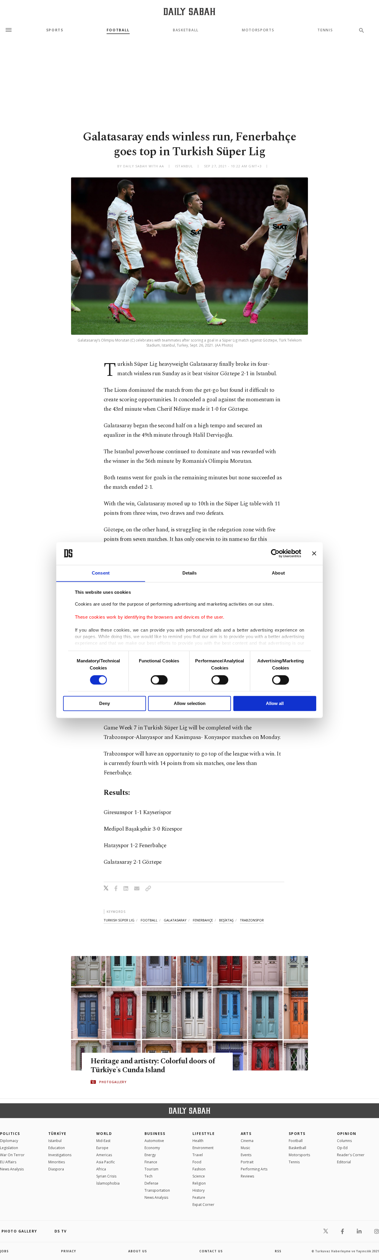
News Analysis (12, 1169)
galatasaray (175, 920)
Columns (344, 1140)
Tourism (151, 1169)
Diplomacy (9, 1140)
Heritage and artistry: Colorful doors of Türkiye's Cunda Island (153, 1066)
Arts (246, 1133)
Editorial (344, 1161)
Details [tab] (189, 572)
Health (197, 1140)
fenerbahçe (203, 920)
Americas (104, 1154)
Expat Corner (203, 1204)
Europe (102, 1147)
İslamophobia (108, 1183)
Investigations (59, 1154)
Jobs (4, 1251)
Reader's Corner (350, 1154)
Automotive (154, 1140)
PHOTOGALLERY (112, 1082)
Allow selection (189, 703)
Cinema (247, 1140)
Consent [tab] (101, 572)
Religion (199, 1183)
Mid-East (103, 1140)
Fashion (198, 1169)
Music (245, 1147)
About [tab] (278, 572)
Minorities (56, 1161)
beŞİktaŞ (226, 920)
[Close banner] (314, 553)
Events (246, 1154)
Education (56, 1147)
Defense (151, 1183)
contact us (211, 1251)
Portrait (247, 1161)
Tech (148, 1176)
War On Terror (12, 1154)
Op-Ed (342, 1147)
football (149, 920)
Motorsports (258, 30)
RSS (278, 1251)
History (198, 1190)
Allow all (275, 703)
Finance (150, 1161)
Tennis (325, 30)
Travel (197, 1154)
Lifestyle (203, 1133)
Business (155, 1133)
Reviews (247, 1176)
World (104, 1133)
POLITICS (10, 1133)
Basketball (186, 30)
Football (118, 30)
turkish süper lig (119, 920)
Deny (104, 703)
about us (137, 1251)
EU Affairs (8, 1161)
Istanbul (55, 1140)
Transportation (157, 1190)
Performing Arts (254, 1169)
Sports (54, 30)
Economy (152, 1147)
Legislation (9, 1147)
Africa (101, 1169)
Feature (198, 1197)
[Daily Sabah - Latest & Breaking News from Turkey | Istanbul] (189, 11)
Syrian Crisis (106, 1176)
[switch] (159, 680)
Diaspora (56, 1169)
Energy (150, 1154)
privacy (68, 1251)
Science (198, 1176)
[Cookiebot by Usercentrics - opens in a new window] (275, 553)
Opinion (346, 1133)
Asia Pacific (105, 1161)
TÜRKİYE (57, 1133)
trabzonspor (252, 920)
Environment (202, 1147)
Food (196, 1161)
